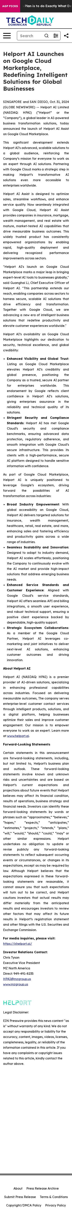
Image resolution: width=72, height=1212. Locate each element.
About (17, 1188)
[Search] (46, 35)
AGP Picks (10, 6)
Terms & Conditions (54, 1197)
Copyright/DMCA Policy (23, 1205)
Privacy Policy (55, 1205)
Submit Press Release (20, 1197)
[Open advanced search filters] (55, 35)
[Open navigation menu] (7, 35)
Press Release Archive (42, 1188)
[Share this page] (66, 35)
